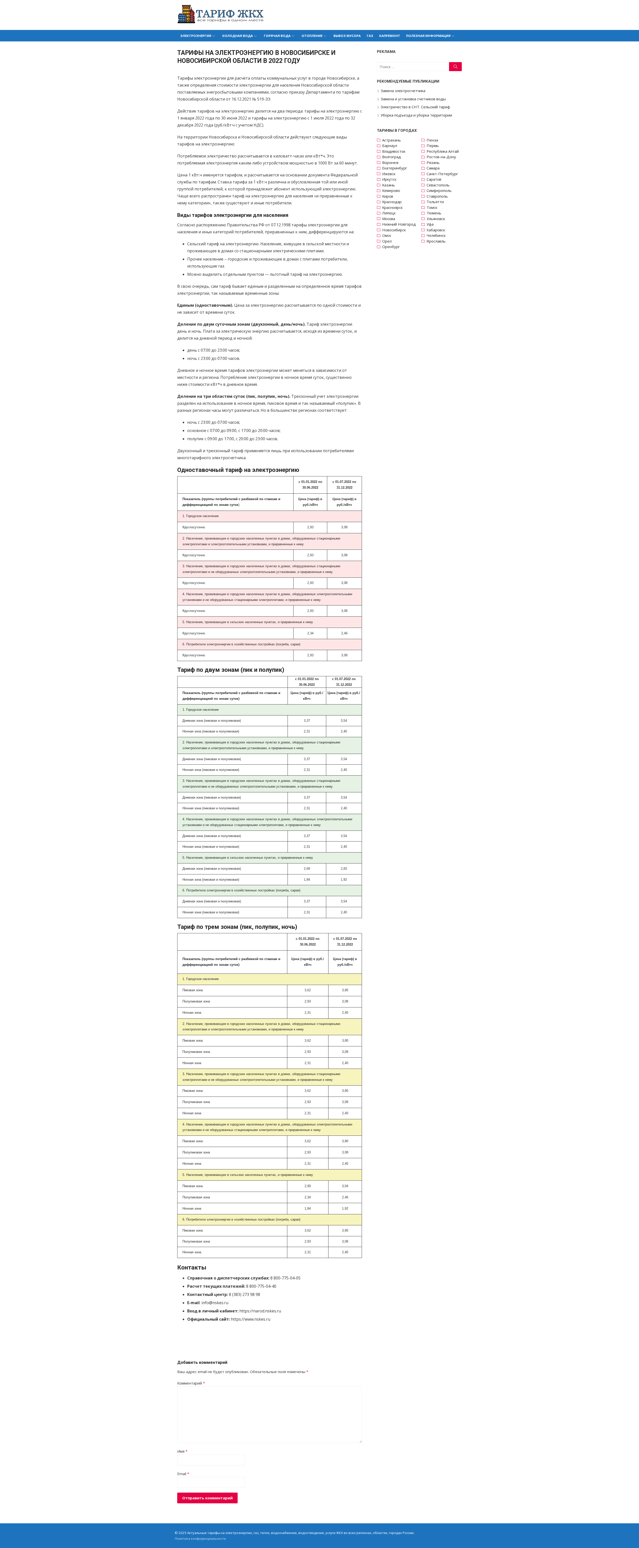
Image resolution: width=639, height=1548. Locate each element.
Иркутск (389, 179)
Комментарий (191, 1383)
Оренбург (391, 246)
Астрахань (391, 140)
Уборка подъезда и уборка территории (416, 115)
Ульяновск (436, 218)
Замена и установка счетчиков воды (413, 98)
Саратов (434, 179)
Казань (388, 184)
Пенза (432, 140)
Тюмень (434, 212)
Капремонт (389, 35)
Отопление (312, 35)
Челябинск (436, 235)
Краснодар (392, 201)
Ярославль (436, 241)
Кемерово (391, 190)
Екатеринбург (394, 167)
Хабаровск (436, 229)
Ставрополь (437, 196)
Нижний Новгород (399, 224)
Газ (370, 35)
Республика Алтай (443, 151)
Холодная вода (237, 35)
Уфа (430, 224)
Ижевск (388, 173)
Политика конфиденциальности (200, 1538)
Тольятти (435, 201)
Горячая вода (277, 35)
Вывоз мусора (347, 35)
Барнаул (389, 145)
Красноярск (392, 207)
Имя (182, 1451)
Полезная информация (428, 35)
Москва (388, 218)
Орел (387, 241)
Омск (386, 235)
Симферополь (439, 190)
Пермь (433, 145)
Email (183, 1473)
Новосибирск (394, 229)
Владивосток (393, 151)
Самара (433, 167)
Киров (387, 196)
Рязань (433, 162)
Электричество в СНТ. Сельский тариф (415, 106)
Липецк (389, 212)
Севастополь (438, 184)
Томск (432, 207)
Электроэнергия (195, 35)
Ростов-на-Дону (441, 156)
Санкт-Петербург (442, 173)
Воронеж (390, 162)
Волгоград (391, 156)
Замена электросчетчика (403, 90)
